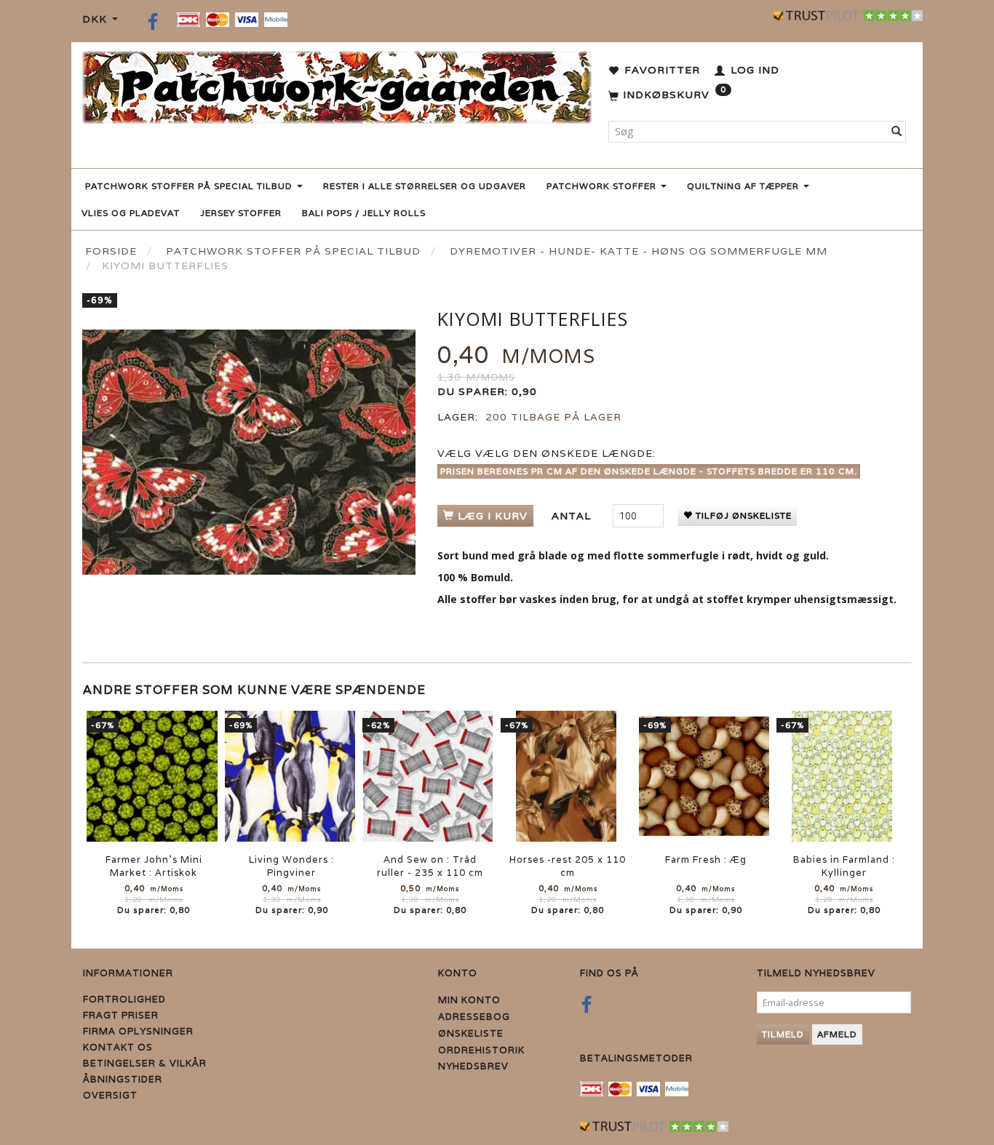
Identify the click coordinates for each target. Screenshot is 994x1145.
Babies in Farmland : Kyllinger (844, 866)
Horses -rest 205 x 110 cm (567, 866)
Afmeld (837, 1034)
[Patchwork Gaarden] (337, 84)
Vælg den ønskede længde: (546, 453)
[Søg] (896, 131)
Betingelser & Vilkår (145, 1063)
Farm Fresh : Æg (706, 859)
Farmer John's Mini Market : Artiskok (154, 866)
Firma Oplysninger (138, 1031)
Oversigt (110, 1095)
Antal (573, 515)
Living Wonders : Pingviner (291, 866)
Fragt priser (121, 1015)
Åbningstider (122, 1079)
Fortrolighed (124, 999)
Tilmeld (783, 1034)
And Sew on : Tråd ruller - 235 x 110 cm (430, 866)
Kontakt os (118, 1047)
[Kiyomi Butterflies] (249, 452)
